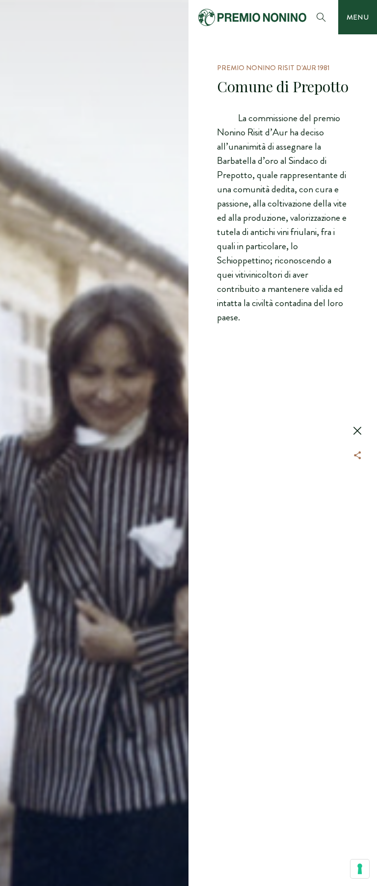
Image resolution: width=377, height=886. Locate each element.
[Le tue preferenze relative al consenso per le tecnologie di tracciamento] (359, 869)
